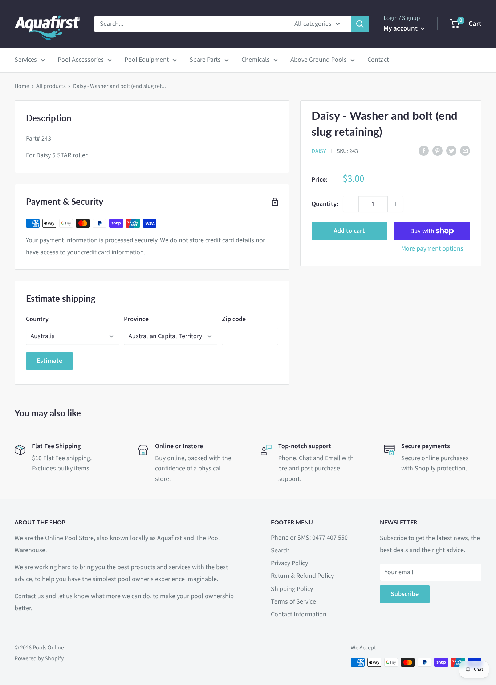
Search (280, 550)
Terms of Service (293, 601)
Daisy (319, 151)
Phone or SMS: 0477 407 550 (309, 537)
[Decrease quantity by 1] (350, 204)
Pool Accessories (81, 59)
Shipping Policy (292, 588)
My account (401, 28)
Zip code (234, 319)
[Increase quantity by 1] (395, 204)
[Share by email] (465, 150)
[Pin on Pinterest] (437, 150)
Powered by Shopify (39, 658)
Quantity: (325, 203)
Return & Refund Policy (302, 575)
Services (26, 59)
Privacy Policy (289, 563)
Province (136, 319)
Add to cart (349, 230)
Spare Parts (205, 59)
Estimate (49, 360)
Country (37, 319)
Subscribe (405, 594)
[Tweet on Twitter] (451, 150)
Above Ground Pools (318, 59)
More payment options (432, 248)
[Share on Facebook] (424, 150)
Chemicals (255, 59)
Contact (378, 59)
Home (22, 86)
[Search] (360, 24)
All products (51, 86)
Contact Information (298, 614)
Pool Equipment (147, 59)
